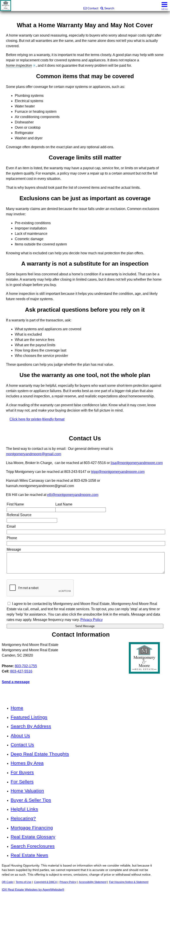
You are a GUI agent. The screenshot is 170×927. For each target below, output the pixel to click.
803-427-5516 (21, 671)
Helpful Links (24, 809)
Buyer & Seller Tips (31, 800)
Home (17, 707)
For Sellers (22, 781)
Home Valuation (27, 790)
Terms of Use (23, 882)
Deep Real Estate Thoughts (40, 753)
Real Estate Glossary (33, 836)
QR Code (7, 882)
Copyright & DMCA (45, 882)
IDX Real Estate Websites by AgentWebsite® (33, 889)
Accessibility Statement (92, 882)
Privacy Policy (68, 882)
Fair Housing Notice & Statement (128, 882)
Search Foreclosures (33, 846)
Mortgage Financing (32, 827)
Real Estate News (29, 855)
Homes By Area (27, 763)
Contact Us (22, 744)
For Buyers (22, 772)
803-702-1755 (26, 666)
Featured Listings (29, 717)
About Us (20, 735)
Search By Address (31, 726)
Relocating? (23, 818)
